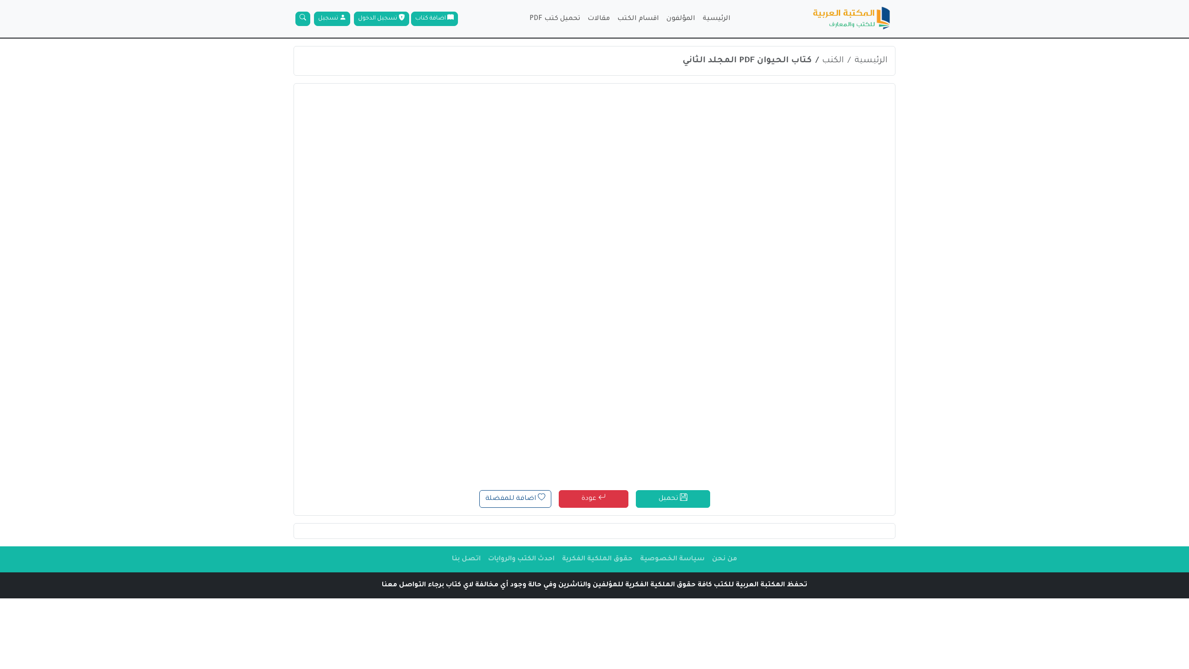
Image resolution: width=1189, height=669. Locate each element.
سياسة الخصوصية (672, 559)
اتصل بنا (466, 559)
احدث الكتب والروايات (521, 559)
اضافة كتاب (431, 18)
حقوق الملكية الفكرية (597, 559)
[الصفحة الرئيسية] (852, 19)
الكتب (833, 61)
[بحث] (302, 19)
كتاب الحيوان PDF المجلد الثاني (747, 61)
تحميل (669, 499)
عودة (589, 499)
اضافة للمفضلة (511, 499)
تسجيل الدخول (378, 18)
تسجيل (329, 18)
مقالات (599, 19)
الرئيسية (717, 19)
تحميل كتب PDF (554, 19)
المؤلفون (680, 19)
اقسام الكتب (638, 19)
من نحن (724, 559)
